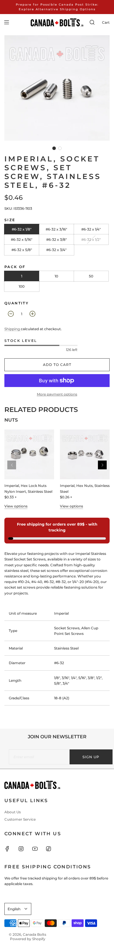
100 (22, 286)
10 (56, 276)
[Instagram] (24, 848)
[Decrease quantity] (10, 313)
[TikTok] (52, 848)
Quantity (16, 303)
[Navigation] (6, 22)
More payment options (57, 394)
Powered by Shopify (27, 939)
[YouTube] (38, 848)
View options (15, 506)
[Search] (92, 22)
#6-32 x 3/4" (56, 250)
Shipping (12, 329)
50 (91, 276)
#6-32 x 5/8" (21, 250)
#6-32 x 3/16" (56, 229)
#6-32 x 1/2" (91, 239)
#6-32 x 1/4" (91, 229)
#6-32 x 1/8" (22, 229)
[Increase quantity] (32, 313)
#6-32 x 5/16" (21, 239)
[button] (54, 148)
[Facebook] (10, 848)
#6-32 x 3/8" (56, 239)
